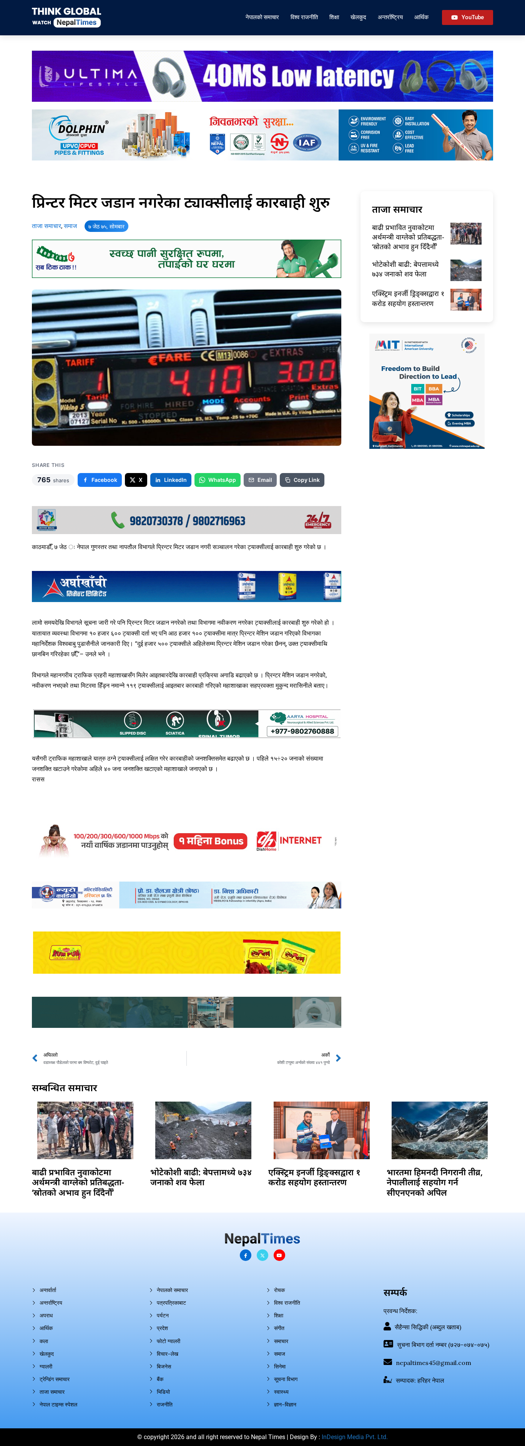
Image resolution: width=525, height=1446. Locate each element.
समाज (70, 226)
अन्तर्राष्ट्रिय (390, 17)
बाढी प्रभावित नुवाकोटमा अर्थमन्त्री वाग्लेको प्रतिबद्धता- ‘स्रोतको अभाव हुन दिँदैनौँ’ (408, 237)
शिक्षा (334, 17)
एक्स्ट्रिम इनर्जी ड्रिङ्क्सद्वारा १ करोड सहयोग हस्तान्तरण (408, 298)
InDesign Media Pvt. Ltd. (355, 1437)
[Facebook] (245, 1255)
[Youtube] (279, 1255)
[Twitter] (262, 1255)
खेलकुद (358, 17)
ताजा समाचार (46, 226)
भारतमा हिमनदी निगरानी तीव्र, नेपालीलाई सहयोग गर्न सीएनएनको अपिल (435, 1182)
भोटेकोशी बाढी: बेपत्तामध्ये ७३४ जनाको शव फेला (405, 269)
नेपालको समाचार (262, 17)
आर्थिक (421, 17)
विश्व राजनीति (304, 17)
